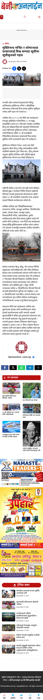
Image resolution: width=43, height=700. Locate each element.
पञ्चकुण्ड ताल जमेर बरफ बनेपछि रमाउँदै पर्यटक (10, 436)
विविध (7, 44)
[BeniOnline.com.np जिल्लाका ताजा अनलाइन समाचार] (22, 5)
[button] (25, 17)
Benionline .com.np (19, 357)
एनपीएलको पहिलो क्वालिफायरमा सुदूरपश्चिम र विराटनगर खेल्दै (26, 615)
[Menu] (39, 17)
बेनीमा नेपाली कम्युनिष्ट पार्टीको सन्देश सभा (28, 636)
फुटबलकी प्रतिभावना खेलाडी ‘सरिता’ (9, 397)
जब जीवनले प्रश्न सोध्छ (30, 400)
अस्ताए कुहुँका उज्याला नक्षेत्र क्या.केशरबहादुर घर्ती (31, 449)
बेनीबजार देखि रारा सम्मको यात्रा (31, 416)
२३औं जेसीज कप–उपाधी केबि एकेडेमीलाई (10, 413)
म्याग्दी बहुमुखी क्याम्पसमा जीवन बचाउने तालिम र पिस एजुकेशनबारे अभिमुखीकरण (28, 648)
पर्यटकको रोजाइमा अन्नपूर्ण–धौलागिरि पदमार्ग (27, 626)
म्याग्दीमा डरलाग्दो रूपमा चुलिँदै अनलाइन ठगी (27, 592)
